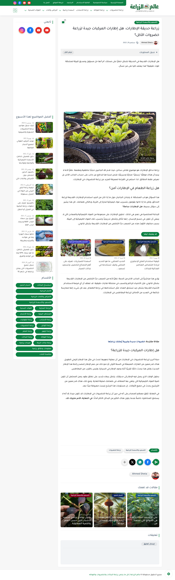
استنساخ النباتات (44, 285)
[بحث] (15, 10)
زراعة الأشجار (25, 314)
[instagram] (15, 3)
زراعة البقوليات (26, 320)
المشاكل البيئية (45, 314)
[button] (148, 462)
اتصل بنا (46, 3)
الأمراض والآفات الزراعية (41, 297)
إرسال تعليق (149, 544)
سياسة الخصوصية (100, 3)
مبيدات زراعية (24, 343)
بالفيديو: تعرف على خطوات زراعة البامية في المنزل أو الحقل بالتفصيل (25, 207)
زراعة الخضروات (115, 450)
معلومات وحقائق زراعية (41, 349)
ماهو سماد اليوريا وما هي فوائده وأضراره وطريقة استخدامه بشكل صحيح (26, 238)
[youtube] (29, 3)
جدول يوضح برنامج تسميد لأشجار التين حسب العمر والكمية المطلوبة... (77, 520)
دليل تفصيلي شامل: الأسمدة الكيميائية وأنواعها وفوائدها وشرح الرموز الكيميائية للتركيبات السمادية (25, 160)
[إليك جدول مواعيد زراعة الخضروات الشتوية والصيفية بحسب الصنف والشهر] (44, 127)
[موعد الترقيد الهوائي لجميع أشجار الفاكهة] (44, 142)
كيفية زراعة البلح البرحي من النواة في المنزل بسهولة (25, 191)
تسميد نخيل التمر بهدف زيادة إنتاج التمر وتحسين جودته (111, 520)
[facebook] (19, 3)
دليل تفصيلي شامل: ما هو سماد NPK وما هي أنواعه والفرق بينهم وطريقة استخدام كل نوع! (25, 253)
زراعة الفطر (27, 331)
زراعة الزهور (46, 331)
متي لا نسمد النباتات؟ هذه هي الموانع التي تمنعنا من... (143, 520)
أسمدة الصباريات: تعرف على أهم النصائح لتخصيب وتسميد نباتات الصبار (76, 265)
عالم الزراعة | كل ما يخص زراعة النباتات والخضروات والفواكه (114, 575)
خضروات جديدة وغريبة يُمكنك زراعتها (126, 342)
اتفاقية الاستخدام (83, 3)
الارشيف (70, 3)
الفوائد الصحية (26, 308)
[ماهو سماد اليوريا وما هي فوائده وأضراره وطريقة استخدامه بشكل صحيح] (44, 235)
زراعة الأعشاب (82, 10)
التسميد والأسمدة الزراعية (146, 22)
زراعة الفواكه (46, 337)
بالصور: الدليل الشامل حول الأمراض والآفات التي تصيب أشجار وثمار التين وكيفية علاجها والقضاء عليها (25, 176)
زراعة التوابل (46, 326)
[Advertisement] (110, 92)
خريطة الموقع (58, 3)
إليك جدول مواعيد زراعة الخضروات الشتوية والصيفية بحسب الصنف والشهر (26, 129)
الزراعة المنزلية (45, 308)
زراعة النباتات (27, 337)
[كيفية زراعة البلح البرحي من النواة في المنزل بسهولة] (44, 189)
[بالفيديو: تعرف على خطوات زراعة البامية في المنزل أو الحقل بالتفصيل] (44, 204)
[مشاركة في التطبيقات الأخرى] (124, 462)
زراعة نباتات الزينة (44, 343)
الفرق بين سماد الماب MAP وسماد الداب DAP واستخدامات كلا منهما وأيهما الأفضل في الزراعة (26, 222)
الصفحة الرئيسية (117, 3)
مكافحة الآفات (45, 354)
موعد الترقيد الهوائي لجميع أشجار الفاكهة (25, 144)
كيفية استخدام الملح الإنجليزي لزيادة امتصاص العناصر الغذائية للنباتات (144, 265)
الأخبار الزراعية (45, 291)
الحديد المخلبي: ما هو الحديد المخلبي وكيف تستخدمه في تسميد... (112, 265)
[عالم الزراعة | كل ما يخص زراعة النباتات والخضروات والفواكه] (144, 7)
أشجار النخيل (25, 285)
